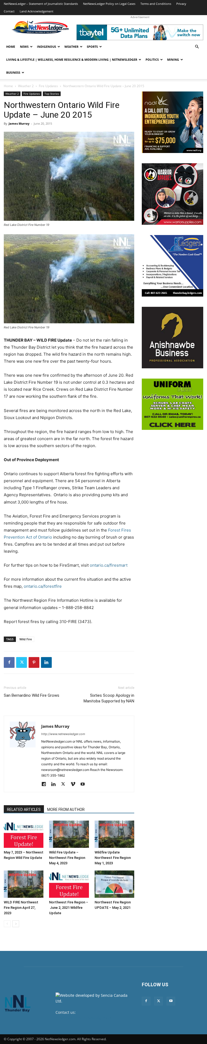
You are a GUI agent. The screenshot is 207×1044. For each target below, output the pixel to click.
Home (10, 47)
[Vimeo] (74, 784)
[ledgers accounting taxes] (172, 266)
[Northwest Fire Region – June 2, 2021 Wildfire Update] (69, 884)
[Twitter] (21, 662)
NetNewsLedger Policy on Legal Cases (109, 4)
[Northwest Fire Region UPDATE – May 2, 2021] (114, 884)
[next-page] (15, 923)
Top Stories (51, 94)
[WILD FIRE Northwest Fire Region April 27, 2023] (23, 884)
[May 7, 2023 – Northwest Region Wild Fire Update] (23, 834)
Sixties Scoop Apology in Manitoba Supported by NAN (109, 698)
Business (13, 72)
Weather (71, 47)
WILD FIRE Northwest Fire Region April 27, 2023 (21, 907)
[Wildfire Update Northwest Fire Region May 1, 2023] (114, 834)
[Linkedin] (46, 662)
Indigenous (46, 47)
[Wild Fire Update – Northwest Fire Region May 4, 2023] (69, 834)
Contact (9, 11)
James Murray (19, 123)
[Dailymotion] (45, 784)
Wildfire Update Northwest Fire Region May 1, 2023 (113, 857)
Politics (152, 59)
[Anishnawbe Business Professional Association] (172, 337)
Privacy (181, 4)
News (24, 47)
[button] (196, 46)
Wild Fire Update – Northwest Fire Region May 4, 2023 (67, 857)
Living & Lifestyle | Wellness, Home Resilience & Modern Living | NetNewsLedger (71, 59)
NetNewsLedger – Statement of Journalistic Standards (41, 4)
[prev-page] (7, 923)
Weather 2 (26, 86)
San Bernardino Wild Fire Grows (31, 695)
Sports (92, 47)
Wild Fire (25, 639)
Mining (173, 59)
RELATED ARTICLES (24, 809)
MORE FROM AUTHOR (66, 809)
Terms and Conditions (155, 4)
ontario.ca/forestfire (43, 586)
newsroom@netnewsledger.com (84, 1018)
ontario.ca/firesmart (108, 565)
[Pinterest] (34, 662)
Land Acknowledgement (36, 11)
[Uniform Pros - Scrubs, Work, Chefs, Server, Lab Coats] (172, 404)
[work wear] (172, 194)
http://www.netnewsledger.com (63, 734)
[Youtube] (84, 784)
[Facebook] (9, 662)
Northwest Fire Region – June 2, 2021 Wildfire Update (68, 907)
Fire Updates (48, 86)
